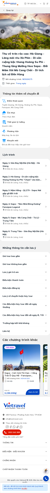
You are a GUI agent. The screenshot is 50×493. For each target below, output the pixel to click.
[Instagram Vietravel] (7, 426)
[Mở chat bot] (46, 471)
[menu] (47, 3)
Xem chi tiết (33, 392)
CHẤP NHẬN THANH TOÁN (15, 469)
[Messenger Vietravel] (21, 426)
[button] (25, 488)
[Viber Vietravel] (14, 426)
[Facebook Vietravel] (10, 426)
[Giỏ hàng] (44, 3)
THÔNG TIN (8, 442)
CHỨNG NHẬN (9, 460)
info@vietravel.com (14, 419)
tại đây (24, 488)
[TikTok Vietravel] (17, 426)
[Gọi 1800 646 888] (46, 478)
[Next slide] (47, 31)
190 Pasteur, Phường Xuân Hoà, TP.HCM (23, 415)
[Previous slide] (3, 31)
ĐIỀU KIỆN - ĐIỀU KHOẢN (14, 451)
